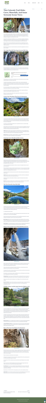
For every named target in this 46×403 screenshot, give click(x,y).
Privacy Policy (22, 399)
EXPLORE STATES (34, 2)
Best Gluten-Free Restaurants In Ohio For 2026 (24, 391)
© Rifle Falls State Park (16, 116)
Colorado (5, 8)
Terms (25, 399)
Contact (28, 399)
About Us (18, 399)
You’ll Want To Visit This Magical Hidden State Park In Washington (9, 391)
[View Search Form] (41, 2)
